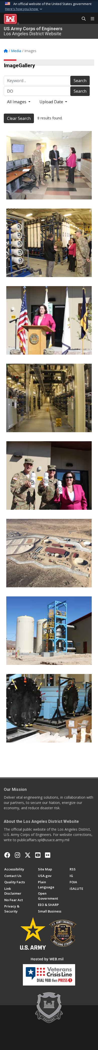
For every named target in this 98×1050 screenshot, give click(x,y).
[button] (24, 9)
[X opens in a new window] (28, 855)
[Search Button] (82, 19)
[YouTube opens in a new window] (37, 855)
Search (80, 80)
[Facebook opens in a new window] (7, 855)
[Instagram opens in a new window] (17, 855)
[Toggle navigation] (90, 19)
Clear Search (19, 118)
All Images (17, 102)
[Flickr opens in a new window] (47, 855)
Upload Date (51, 102)
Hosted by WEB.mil (47, 959)
